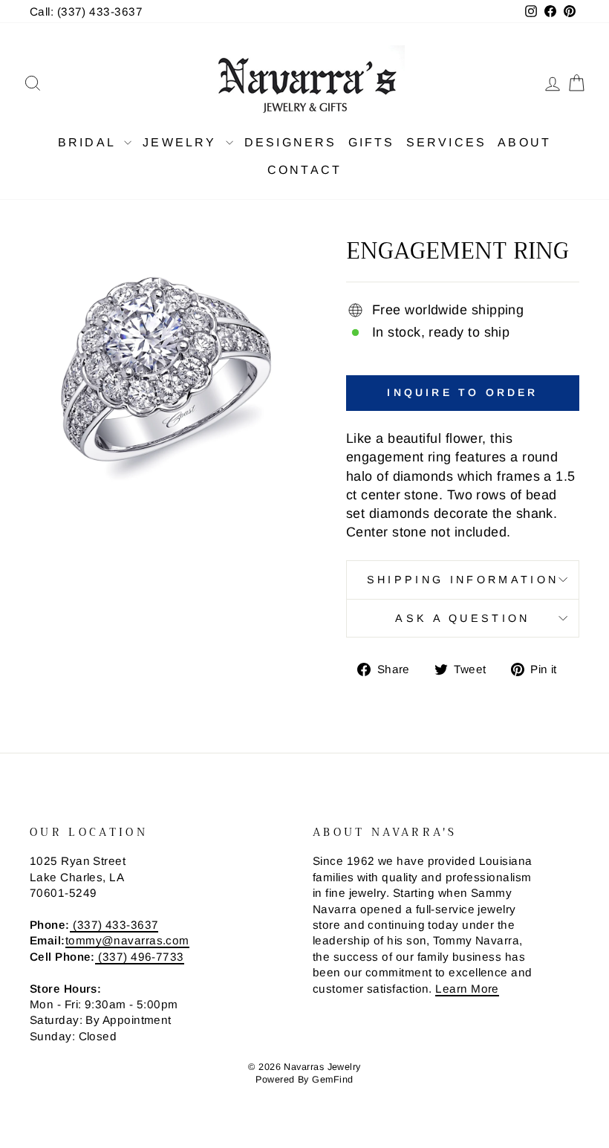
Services (446, 142)
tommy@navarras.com (127, 940)
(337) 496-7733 (139, 956)
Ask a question (462, 618)
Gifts (371, 142)
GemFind (332, 1079)
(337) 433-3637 (114, 924)
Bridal (89, 142)
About (524, 142)
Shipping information (462, 580)
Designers (290, 142)
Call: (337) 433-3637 (86, 11)
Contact (304, 169)
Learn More (467, 988)
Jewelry (182, 142)
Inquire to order (462, 392)
